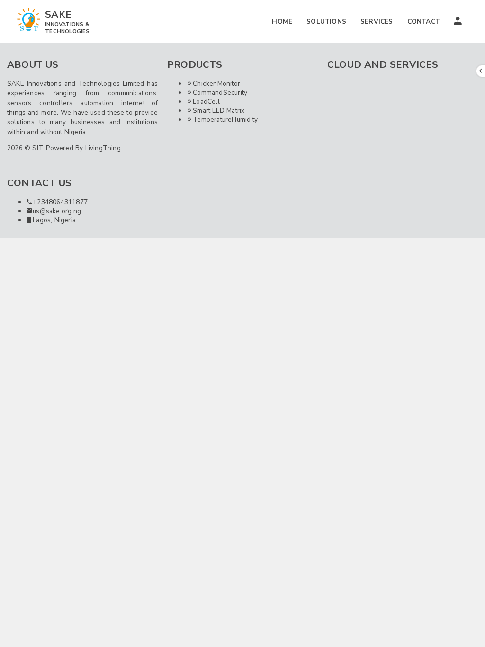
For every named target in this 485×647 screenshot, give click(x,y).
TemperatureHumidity (225, 119)
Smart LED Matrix (218, 110)
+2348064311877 (60, 202)
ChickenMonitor (216, 83)
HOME (282, 21)
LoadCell (206, 101)
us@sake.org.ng (57, 211)
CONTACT (423, 21)
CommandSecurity (220, 92)
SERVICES (376, 21)
